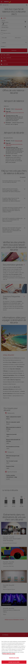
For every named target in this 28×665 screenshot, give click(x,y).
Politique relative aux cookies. (9, 653)
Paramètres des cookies (14, 657)
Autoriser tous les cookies (14, 662)
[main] (14, 651)
